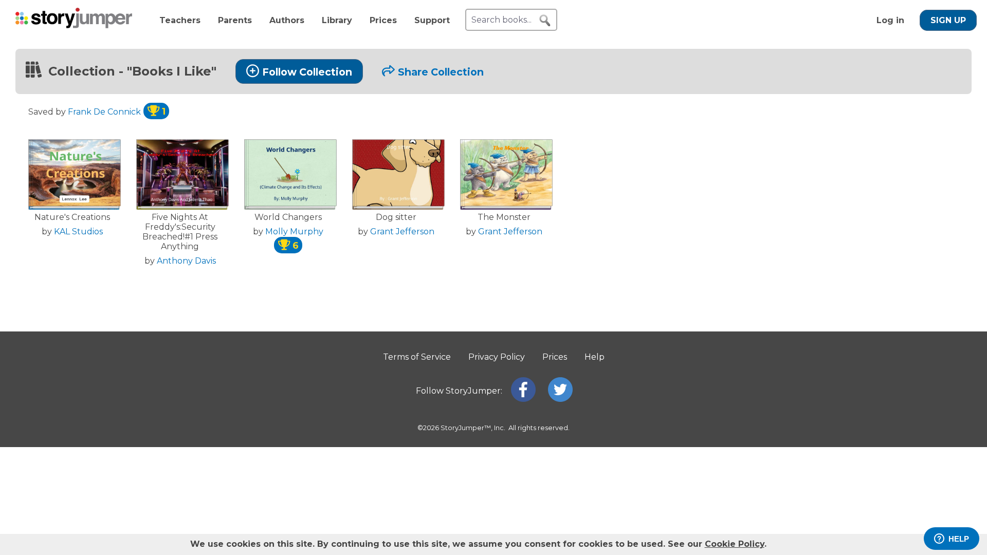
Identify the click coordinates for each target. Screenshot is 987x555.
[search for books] (545, 20)
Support (432, 20)
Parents (235, 20)
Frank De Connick (117, 112)
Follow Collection (307, 72)
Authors (286, 20)
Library (337, 20)
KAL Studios (78, 231)
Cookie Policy (734, 544)
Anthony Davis (186, 261)
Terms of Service (417, 357)
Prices (383, 20)
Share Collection (441, 72)
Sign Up (948, 20)
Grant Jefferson (402, 231)
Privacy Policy (496, 357)
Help (594, 357)
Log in (890, 20)
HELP (958, 538)
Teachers (179, 20)
